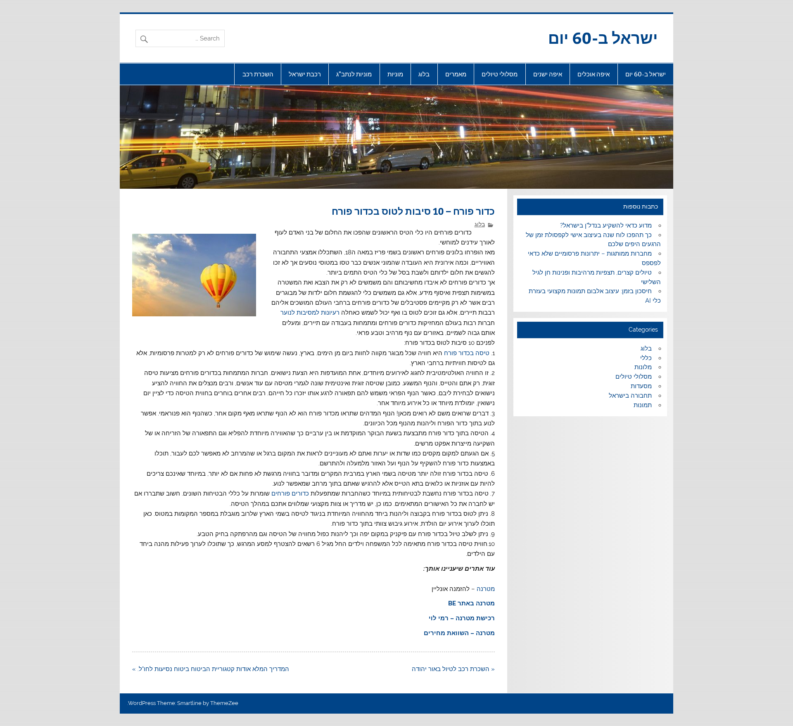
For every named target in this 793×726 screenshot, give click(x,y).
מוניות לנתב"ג (354, 74)
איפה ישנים (547, 74)
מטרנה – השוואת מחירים (459, 633)
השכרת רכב (257, 74)
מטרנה (486, 589)
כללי (646, 358)
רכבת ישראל (305, 74)
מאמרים (455, 74)
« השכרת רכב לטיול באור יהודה (453, 669)
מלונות (643, 367)
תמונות (643, 405)
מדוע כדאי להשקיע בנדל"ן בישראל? (606, 225)
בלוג (424, 74)
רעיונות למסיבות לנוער (310, 312)
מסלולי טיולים (500, 74)
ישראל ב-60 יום (603, 37)
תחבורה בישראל (630, 395)
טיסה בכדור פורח (465, 353)
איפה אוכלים (593, 74)
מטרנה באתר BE (471, 603)
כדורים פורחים (290, 493)
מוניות (395, 74)
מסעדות (641, 386)
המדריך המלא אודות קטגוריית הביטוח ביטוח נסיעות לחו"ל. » (210, 669)
